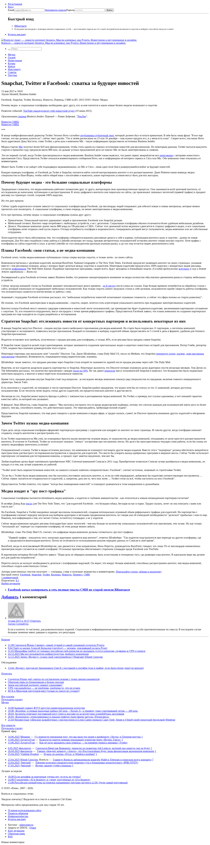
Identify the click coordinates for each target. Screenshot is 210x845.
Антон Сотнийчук (18, 623)
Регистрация (15, 4)
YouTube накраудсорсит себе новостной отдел (48, 110)
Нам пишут (14, 69)
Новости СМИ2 (10, 121)
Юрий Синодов (29, 759)
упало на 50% (80, 370)
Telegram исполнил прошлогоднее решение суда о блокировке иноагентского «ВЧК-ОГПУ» (86, 762)
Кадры (11, 63)
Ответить (35, 621)
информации (19, 268)
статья (22, 116)
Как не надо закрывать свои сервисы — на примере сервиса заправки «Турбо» (83, 742)
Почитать (6, 673)
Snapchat (36, 574)
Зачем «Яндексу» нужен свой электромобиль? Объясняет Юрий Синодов (55, 657)
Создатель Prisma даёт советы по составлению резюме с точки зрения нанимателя (53, 679)
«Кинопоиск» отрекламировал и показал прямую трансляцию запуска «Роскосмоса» (61, 716)
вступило (184, 268)
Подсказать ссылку (12, 699)
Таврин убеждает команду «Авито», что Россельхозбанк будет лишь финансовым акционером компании (95, 751)
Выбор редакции (10, 583)
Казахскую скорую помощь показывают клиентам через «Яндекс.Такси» (80, 739)
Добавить (10, 597)
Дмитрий (25, 762)
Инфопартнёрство (18, 816)
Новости (67, 574)
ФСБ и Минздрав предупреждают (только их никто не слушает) (44, 691)
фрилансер (25, 748)
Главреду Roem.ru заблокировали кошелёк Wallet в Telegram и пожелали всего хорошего (102, 759)
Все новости (8, 725)
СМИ (87, 574)
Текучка (12, 75)
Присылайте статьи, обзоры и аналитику (138, 571)
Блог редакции (16, 830)
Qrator (32, 827)
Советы (12, 72)
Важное (5, 639)
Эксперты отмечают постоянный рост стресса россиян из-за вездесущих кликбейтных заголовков (69, 713)
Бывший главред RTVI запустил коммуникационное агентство (49, 708)
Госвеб (11, 57)
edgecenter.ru (26, 824)
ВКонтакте (20, 26)
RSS (10, 836)
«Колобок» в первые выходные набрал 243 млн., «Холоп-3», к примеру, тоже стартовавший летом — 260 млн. (76, 711)
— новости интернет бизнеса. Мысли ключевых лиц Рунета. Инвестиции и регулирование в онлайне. (63, 43)
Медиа (11, 54)
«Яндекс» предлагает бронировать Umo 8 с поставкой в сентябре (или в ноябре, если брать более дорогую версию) (76, 668)
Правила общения (18, 813)
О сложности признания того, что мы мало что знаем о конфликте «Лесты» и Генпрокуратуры (88, 736)
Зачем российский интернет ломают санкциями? (35, 685)
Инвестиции (15, 60)
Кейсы (11, 66)
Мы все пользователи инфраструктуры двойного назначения (48, 654)
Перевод (77, 574)
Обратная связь (16, 833)
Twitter (46, 574)
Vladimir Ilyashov (29, 754)
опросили (109, 370)
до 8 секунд (109, 285)
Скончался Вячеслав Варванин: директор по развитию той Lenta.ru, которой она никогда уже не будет (93, 748)
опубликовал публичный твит (97, 135)
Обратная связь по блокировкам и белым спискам (36, 682)
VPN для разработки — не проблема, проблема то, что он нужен (44, 688)
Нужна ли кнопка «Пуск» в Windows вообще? (69, 754)
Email (11, 10)
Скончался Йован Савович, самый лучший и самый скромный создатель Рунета (56, 645)
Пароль (59, 10)
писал (29, 503)
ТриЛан (81, 116)
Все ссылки (7, 696)
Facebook (25, 574)
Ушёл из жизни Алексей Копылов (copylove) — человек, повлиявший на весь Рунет (57, 648)
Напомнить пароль (55, 10)
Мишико (25, 736)
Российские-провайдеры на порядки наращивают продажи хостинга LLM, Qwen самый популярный (68, 782)
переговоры (166, 155)
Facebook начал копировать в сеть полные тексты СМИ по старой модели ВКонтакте (69, 589)
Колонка (56, 574)
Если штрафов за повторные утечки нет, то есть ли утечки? (44, 776)
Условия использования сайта (24, 810)
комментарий (9, 577)
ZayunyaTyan (27, 739)
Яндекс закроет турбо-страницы (53, 765)
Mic (21, 146)
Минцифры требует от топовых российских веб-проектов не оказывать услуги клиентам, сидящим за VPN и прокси (76, 651)
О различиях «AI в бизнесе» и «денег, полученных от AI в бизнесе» (49, 779)
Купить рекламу (17, 34)
